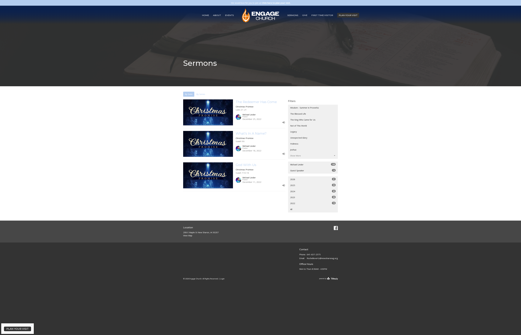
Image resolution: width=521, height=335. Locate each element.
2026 (312, 179)
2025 (312, 185)
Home (205, 15)
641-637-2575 (314, 254)
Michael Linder (312, 164)
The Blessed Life (298, 113)
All (291, 209)
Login (222, 278)
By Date (189, 94)
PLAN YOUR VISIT (348, 15)
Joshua (293, 149)
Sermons (292, 15)
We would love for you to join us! (261, 2)
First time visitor (322, 15)
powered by (327, 281)
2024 (312, 191)
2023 (312, 197)
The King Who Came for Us (302, 119)
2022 (312, 203)
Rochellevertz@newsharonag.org (322, 258)
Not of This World (298, 125)
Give (304, 15)
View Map (187, 235)
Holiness (294, 143)
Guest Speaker (312, 170)
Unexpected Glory (298, 137)
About (217, 15)
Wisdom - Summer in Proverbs (304, 107)
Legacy (293, 131)
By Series (200, 94)
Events (229, 15)
